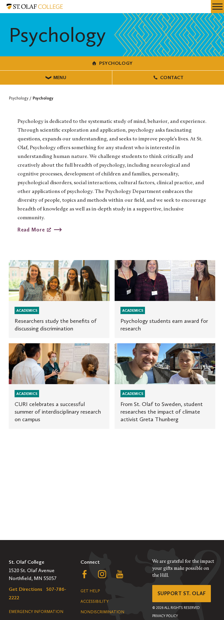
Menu (59, 77)
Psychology (116, 63)
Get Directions (25, 589)
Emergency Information (36, 611)
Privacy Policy (165, 616)
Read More (31, 229)
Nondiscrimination (102, 611)
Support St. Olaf (182, 593)
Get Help (90, 590)
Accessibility (94, 601)
